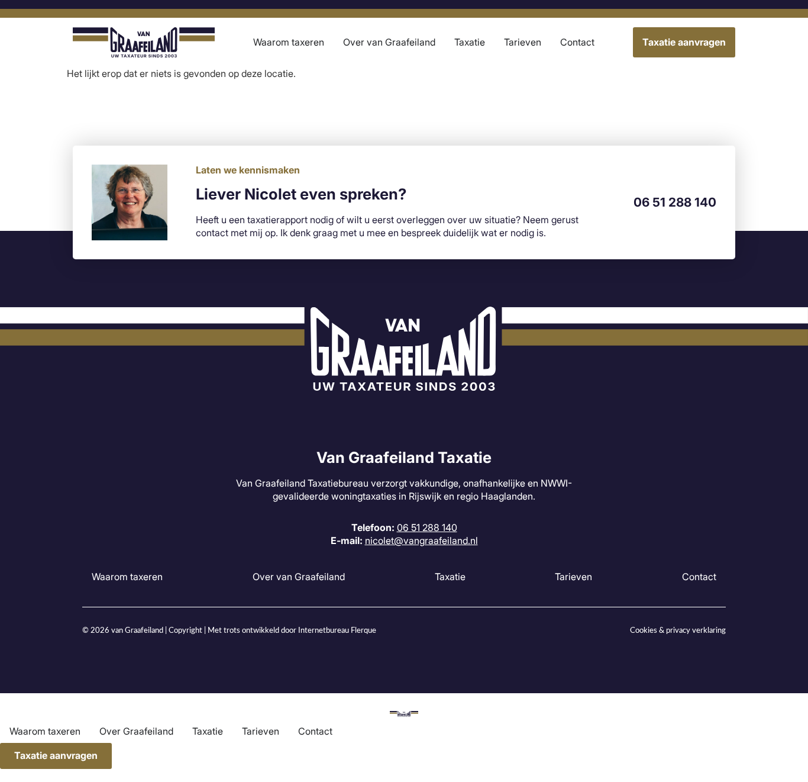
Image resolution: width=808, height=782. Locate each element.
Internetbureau (323, 630)
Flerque (363, 630)
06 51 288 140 (675, 202)
